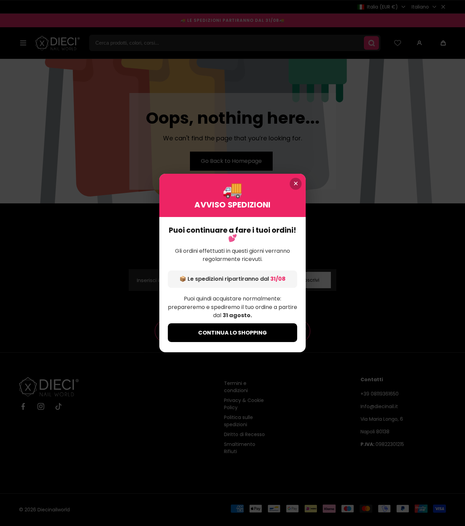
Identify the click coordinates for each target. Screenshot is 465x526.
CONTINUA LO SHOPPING (232, 333)
